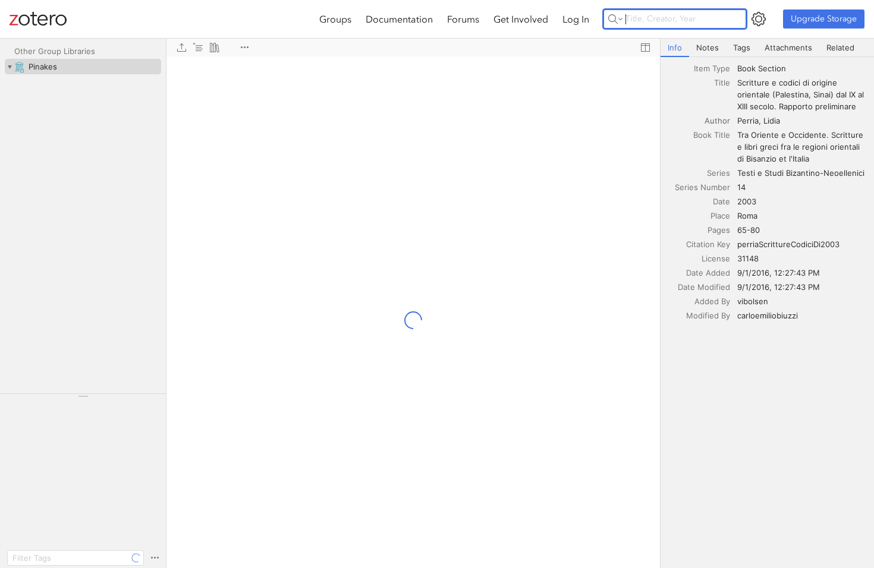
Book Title (711, 135)
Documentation (399, 19)
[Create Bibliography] (214, 47)
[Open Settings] (759, 19)
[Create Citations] (198, 47)
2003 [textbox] (746, 201)
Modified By (708, 315)
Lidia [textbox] (771, 120)
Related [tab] (840, 47)
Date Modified (704, 287)
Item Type (712, 68)
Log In (575, 19)
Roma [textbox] (747, 215)
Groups (335, 19)
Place (720, 215)
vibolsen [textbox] (752, 301)
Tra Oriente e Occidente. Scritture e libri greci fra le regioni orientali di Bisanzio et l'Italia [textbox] (801, 146)
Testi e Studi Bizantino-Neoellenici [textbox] (800, 173)
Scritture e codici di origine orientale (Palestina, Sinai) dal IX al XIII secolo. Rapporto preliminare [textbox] (801, 94)
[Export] (181, 47)
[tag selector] (83, 400)
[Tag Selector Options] (154, 558)
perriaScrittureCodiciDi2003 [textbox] (788, 244)
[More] (244, 47)
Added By (712, 301)
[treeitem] (83, 66)
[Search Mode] (615, 19)
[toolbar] (413, 47)
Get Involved (520, 19)
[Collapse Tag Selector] (83, 396)
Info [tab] (675, 47)
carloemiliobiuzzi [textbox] (767, 315)
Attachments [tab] (788, 47)
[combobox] (802, 68)
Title (722, 82)
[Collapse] (9, 66)
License (716, 258)
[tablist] (767, 48)
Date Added (708, 272)
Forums (463, 19)
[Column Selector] (645, 47)
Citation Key (708, 244)
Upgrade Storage (824, 19)
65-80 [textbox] (748, 230)
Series (718, 173)
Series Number (702, 187)
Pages (719, 230)
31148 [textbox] (748, 258)
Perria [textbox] (748, 120)
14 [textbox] (741, 187)
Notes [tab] (707, 47)
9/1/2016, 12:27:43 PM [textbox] (778, 272)
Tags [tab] (741, 47)
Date (721, 201)
